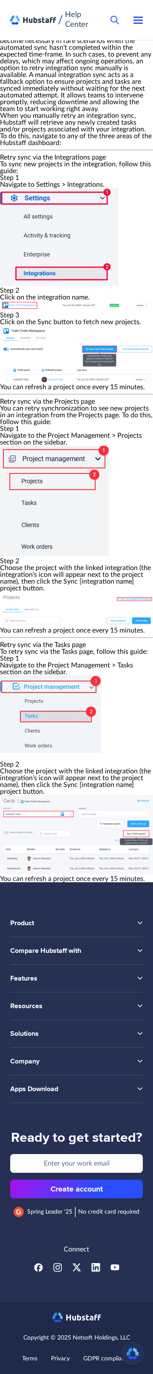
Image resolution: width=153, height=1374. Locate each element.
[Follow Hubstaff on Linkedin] (95, 1269)
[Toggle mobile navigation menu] (138, 20)
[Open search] (114, 20)
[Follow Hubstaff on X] (76, 1269)
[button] (132, 1353)
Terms (29, 1359)
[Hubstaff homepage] (76, 1317)
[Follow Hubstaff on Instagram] (57, 1269)
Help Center (76, 20)
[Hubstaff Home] (33, 20)
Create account (77, 1189)
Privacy (60, 1359)
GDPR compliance (107, 1359)
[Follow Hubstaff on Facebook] (38, 1269)
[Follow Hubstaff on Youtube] (114, 1269)
